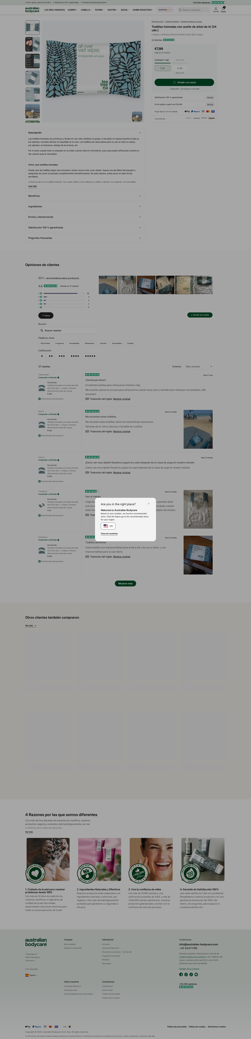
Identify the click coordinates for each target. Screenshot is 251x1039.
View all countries (109, 533)
